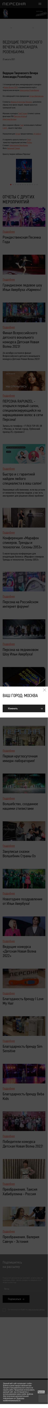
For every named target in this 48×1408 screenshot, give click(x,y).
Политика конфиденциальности (13, 1399)
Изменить (13, 708)
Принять (41, 1392)
